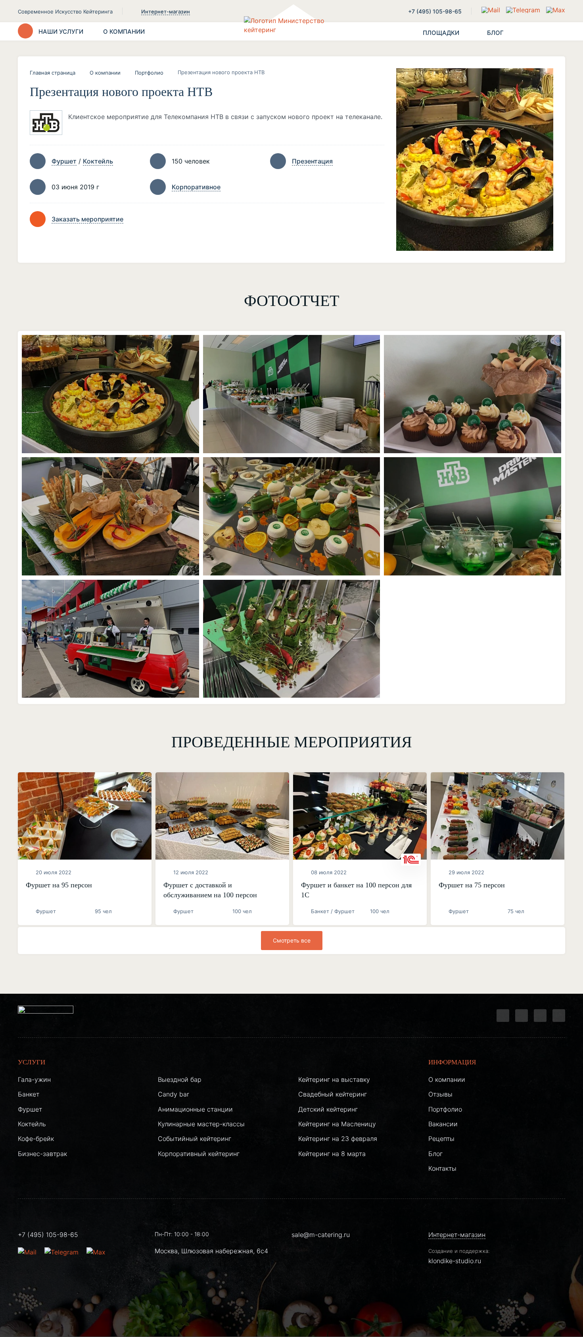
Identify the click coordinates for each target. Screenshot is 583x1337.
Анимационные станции (195, 1109)
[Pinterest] (558, 1015)
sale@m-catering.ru (321, 1235)
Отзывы (440, 1094)
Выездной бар (179, 1079)
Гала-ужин (34, 1079)
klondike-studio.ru (454, 1261)
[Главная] (291, 31)
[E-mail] (491, 10)
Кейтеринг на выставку (334, 1079)
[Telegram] (503, 1015)
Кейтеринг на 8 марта (332, 1154)
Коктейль (98, 161)
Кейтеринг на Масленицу (337, 1124)
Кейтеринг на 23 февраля (337, 1139)
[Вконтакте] (521, 1015)
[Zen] (540, 1015)
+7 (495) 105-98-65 (435, 11)
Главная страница (52, 72)
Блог (435, 1154)
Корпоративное (196, 187)
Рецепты (441, 1139)
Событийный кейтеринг (194, 1139)
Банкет (28, 1094)
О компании (105, 72)
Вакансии (443, 1124)
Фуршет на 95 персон (59, 885)
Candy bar (173, 1094)
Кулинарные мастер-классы (201, 1124)
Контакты (442, 1168)
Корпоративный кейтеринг (199, 1154)
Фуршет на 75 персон (472, 885)
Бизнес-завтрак (42, 1154)
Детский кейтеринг (328, 1109)
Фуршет (64, 161)
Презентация (312, 161)
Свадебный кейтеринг (332, 1094)
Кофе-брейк (36, 1139)
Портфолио (149, 72)
